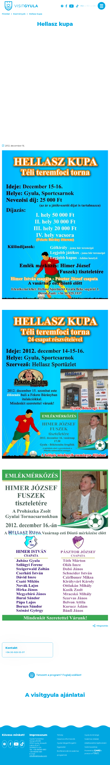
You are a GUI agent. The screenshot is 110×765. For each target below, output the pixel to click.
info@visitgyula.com (38, 756)
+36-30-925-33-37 (15, 652)
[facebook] (66, 6)
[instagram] (62, 6)
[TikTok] (77, 6)
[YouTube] (71, 6)
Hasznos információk (66, 739)
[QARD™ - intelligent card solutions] (97, 750)
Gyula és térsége (92, 735)
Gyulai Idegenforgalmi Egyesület (66, 745)
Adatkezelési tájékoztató (96, 743)
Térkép (60, 735)
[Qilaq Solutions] (96, 753)
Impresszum (38, 735)
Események (19, 14)
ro (88, 6)
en (94, 6)
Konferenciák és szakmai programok (68, 753)
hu (82, 6)
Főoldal (6, 14)
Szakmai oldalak (92, 739)
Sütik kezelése (91, 747)
